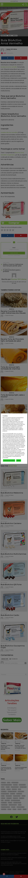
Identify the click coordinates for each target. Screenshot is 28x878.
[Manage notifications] (4, 874)
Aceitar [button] (18, 460)
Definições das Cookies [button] (9, 460)
